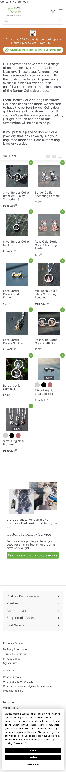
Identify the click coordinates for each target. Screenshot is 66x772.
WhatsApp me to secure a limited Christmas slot (35, 50)
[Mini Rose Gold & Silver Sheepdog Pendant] (49, 283)
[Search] (60, 21)
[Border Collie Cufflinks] (17, 377)
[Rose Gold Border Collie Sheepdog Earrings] (49, 234)
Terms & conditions (15, 654)
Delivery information (15, 649)
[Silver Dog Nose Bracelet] (17, 430)
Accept (33, 750)
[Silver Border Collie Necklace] (17, 233)
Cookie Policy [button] (54, 736)
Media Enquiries (13, 690)
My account (10, 663)
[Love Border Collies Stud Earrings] (17, 283)
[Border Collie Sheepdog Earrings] (49, 184)
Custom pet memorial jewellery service (27, 686)
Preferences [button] (19, 743)
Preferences (33, 764)
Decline (33, 757)
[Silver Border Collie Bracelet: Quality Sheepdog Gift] (17, 185)
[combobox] (33, 21)
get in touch (18, 119)
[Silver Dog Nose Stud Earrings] (49, 379)
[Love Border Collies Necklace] (17, 331)
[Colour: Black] (43, 384)
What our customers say (18, 681)
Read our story (12, 677)
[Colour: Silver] (37, 384)
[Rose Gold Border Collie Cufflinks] (49, 331)
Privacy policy (11, 658)
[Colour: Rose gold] (50, 384)
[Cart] (53, 11)
